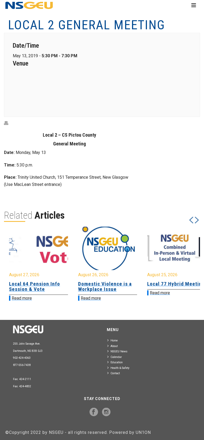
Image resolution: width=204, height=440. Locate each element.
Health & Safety (119, 368)
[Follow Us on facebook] (94, 412)
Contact (115, 373)
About (114, 346)
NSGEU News (119, 351)
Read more (22, 298)
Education (116, 362)
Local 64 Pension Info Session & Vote (34, 286)
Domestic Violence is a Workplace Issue (105, 286)
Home (114, 340)
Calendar (116, 357)
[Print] (9, 123)
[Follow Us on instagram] (106, 412)
